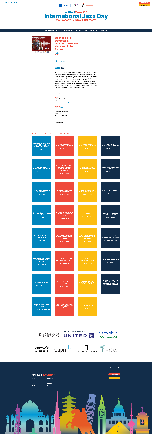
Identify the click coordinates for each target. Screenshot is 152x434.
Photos (34, 383)
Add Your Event (144, 5)
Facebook (3, 2)
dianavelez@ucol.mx (64, 103)
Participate (59, 30)
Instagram (6, 2)
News (97, 30)
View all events (60, 122)
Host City (104, 30)
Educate (85, 30)
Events (33, 378)
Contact (49, 385)
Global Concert (68, 30)
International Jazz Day (76, 16)
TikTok (12, 2)
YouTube (15, 2)
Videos (49, 381)
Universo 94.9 (59, 108)
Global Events (49, 30)
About (92, 30)
